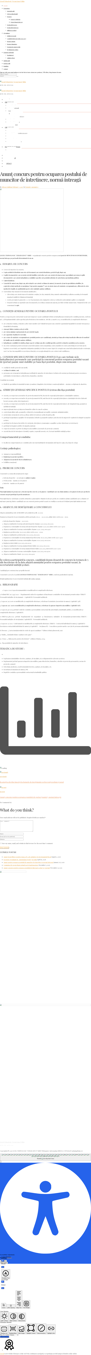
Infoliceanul (7, 60)
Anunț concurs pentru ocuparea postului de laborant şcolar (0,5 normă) (27, 868)
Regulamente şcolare (12, 49)
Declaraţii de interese (12, 27)
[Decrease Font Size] (2, 1267)
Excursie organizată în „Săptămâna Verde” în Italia (20, 860)
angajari (34, 187)
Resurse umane (11, 41)
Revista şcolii (7, 63)
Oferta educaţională (12, 14)
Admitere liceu (11, 58)
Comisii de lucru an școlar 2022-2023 (16, 38)
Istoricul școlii (10, 11)
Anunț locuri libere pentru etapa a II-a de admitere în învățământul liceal (27, 857)
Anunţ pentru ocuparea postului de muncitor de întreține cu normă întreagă (28, 862)
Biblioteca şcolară (11, 30)
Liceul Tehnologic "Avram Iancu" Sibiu (12, 1)
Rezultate (6, 66)
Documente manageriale (13, 47)
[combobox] (45, 1157)
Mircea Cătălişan (7, 187)
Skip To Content (5, 1335)
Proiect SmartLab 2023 (17, 22)
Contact (6, 69)
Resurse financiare (12, 44)
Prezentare (7, 8)
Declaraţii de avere (12, 25)
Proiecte (9, 16)
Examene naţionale (9, 52)
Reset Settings (4, 1336)
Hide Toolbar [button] (4, 1262)
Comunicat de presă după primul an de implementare (21, 865)
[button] (0, 1162)
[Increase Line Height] (2, 1282)
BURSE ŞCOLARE (11, 36)
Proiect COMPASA (15, 19)
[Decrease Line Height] (2, 1288)
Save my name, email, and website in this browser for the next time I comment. (27, 843)
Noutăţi (5, 5)
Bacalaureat (10, 55)
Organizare (7, 33)
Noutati (27, 187)
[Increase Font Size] (2, 1260)
